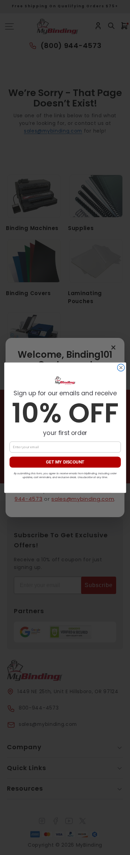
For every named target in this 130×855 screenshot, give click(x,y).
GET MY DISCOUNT (65, 462)
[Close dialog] (120, 367)
